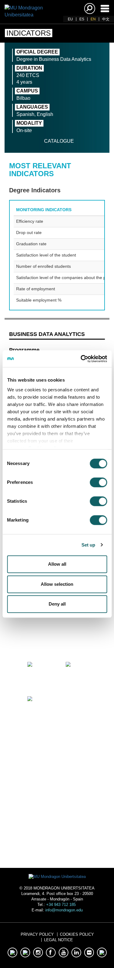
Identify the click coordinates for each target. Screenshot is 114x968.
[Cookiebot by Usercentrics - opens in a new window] (81, 359)
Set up (88, 544)
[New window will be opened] (38, 638)
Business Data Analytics (47, 334)
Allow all (57, 564)
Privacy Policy (37, 934)
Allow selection (57, 584)
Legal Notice (58, 940)
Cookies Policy (77, 934)
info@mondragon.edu (64, 910)
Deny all (57, 603)
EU (70, 19)
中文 (105, 19)
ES (81, 19)
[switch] (98, 482)
